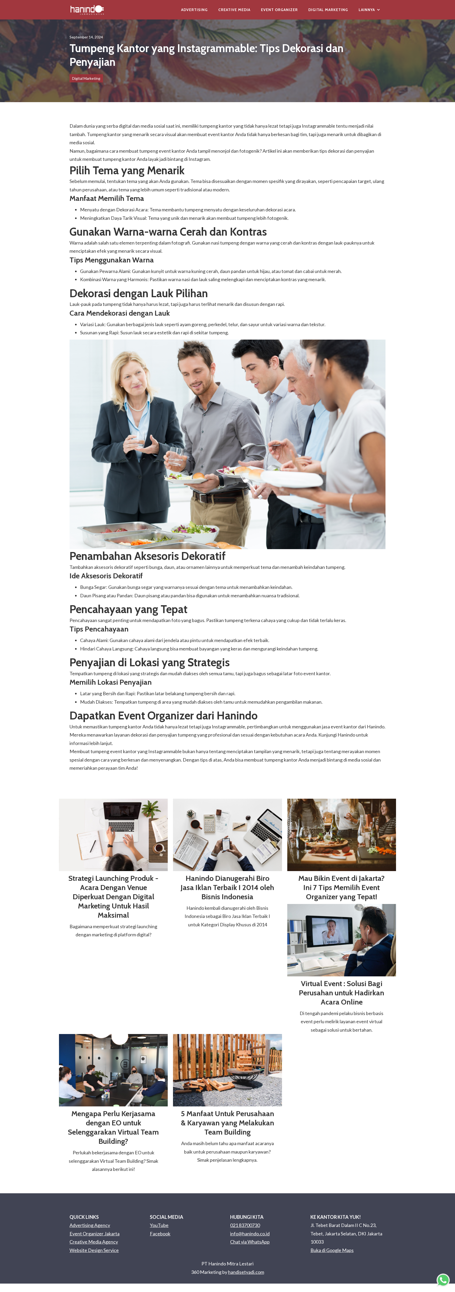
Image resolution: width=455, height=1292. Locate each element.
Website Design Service (94, 1250)
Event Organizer (279, 9)
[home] (87, 9)
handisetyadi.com (246, 1272)
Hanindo (346, 735)
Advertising (194, 9)
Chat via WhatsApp (250, 1242)
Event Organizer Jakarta (95, 1233)
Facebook (160, 1233)
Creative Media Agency (94, 1242)
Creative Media (234, 9)
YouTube (159, 1225)
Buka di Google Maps (332, 1250)
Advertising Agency (90, 1225)
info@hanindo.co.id (250, 1233)
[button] (369, 9)
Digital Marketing (328, 9)
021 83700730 (245, 1225)
